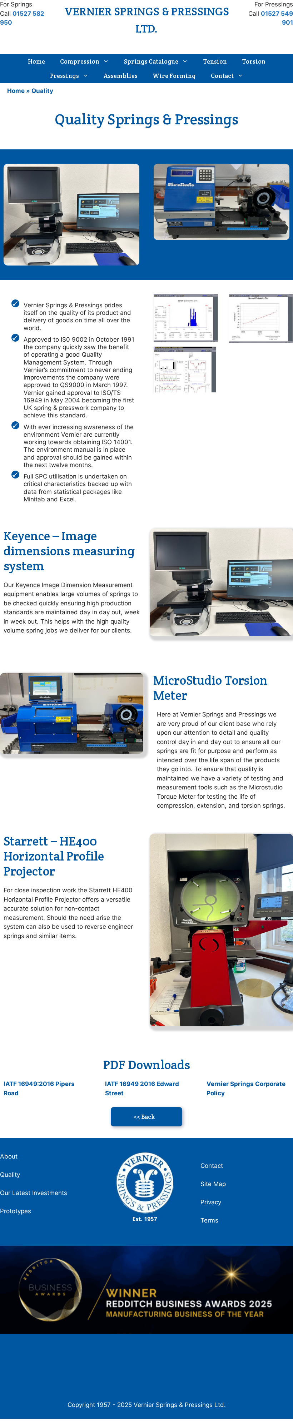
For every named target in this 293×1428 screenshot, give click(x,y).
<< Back (144, 1117)
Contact (222, 76)
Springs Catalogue (151, 61)
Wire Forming (174, 76)
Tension (215, 61)
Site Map (213, 1183)
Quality (10, 1174)
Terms (209, 1220)
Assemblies (121, 76)
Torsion (253, 61)
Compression (79, 61)
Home (36, 61)
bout (11, 1156)
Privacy (210, 1202)
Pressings (64, 76)
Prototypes (15, 1211)
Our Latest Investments (33, 1192)
